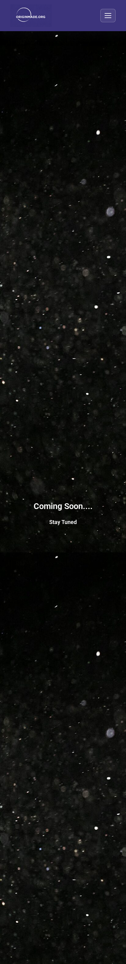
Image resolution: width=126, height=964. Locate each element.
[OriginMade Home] (31, 15)
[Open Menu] (108, 15)
